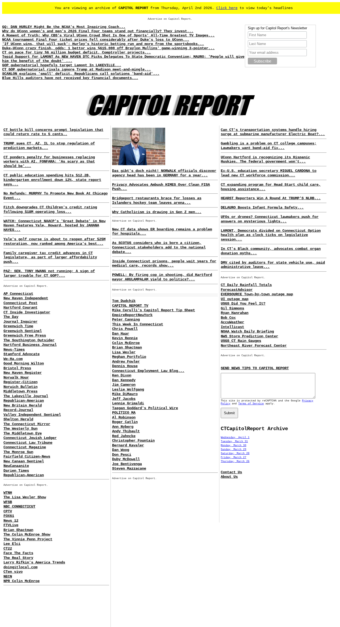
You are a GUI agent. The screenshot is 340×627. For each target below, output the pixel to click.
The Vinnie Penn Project (27, 539)
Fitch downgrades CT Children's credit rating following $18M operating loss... (50, 209)
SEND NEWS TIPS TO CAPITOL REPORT (255, 368)
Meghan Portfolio (129, 357)
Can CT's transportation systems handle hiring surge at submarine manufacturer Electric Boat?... (273, 132)
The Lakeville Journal (25, 396)
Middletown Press (20, 391)
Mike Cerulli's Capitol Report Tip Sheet (153, 310)
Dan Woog (120, 450)
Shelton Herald (18, 419)
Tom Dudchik (123, 301)
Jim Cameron (123, 385)
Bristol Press (17, 368)
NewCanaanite (16, 466)
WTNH (7, 493)
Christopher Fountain (133, 440)
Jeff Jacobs (123, 399)
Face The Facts (18, 553)
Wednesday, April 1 (235, 437)
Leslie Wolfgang (128, 389)
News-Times (14, 349)
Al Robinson (123, 417)
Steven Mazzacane (129, 468)
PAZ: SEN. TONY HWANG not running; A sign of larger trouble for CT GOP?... (49, 273)
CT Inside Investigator (26, 312)
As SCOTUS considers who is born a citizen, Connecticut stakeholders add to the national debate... (159, 247)
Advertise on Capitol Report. (170, 19)
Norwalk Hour (16, 377)
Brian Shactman (18, 530)
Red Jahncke (123, 436)
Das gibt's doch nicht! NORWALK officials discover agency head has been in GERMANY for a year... (164, 173)
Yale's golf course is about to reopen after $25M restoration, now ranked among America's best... (54, 241)
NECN (7, 576)
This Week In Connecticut (137, 324)
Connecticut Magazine (24, 447)
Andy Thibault (126, 431)
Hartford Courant (20, 307)
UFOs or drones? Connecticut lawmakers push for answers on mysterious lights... (269, 219)
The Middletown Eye (22, 433)
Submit (229, 413)
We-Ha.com (13, 359)
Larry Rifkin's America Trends (34, 562)
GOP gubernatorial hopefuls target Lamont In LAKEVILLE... (61, 65)
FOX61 (8, 516)
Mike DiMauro (125, 394)
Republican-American (23, 400)
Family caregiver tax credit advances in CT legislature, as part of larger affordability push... (50, 257)
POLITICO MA (123, 412)
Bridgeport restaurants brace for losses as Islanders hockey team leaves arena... (156, 200)
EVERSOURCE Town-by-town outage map (257, 294)
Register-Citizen (20, 382)
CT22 (7, 548)
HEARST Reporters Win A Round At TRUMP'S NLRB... (271, 198)
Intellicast (232, 327)
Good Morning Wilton (23, 363)
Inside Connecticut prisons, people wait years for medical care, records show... (164, 263)
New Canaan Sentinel (23, 461)
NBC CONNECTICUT (19, 506)
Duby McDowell (126, 459)
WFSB (7, 502)
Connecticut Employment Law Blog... (148, 371)
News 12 (10, 520)
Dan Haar (120, 333)
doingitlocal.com (20, 567)
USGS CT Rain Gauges (241, 341)
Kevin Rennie (125, 338)
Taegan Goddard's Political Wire (145, 408)
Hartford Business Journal (30, 345)
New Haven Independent (25, 298)
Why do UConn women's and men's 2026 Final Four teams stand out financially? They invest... (97, 31)
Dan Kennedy (123, 380)
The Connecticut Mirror (26, 424)
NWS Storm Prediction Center (249, 336)
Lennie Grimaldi (128, 403)
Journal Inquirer (20, 321)
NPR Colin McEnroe (21, 581)
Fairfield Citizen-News (26, 456)
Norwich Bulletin (20, 387)
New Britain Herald (22, 405)
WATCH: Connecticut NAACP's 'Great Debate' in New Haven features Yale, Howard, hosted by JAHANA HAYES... (54, 225)
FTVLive (10, 525)
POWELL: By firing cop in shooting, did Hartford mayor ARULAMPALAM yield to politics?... (162, 277)
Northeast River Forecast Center (254, 345)
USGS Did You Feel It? (243, 303)
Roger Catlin (125, 422)
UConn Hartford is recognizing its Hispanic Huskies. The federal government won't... (265, 159)
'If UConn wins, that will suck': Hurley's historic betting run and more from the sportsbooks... (103, 44)
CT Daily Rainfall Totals (246, 285)
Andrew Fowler (126, 361)
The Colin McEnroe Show (26, 534)
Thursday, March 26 (235, 461)
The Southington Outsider (28, 340)
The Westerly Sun (20, 428)
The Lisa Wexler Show (24, 497)
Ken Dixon (121, 375)
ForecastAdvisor (237, 290)
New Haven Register (22, 373)
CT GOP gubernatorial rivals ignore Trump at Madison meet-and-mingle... (76, 69)
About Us (229, 477)
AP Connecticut (18, 294)
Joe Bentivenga (127, 464)
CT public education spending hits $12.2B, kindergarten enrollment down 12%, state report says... (52, 179)
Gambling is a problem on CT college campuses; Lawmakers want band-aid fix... (268, 145)
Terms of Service (251, 403)
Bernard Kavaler (128, 445)
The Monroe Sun (18, 452)
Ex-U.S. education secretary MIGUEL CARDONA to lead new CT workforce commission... (268, 173)
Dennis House (125, 366)
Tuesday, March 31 (234, 441)
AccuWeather (232, 322)
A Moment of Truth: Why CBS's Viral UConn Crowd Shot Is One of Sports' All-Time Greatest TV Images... (108, 35)
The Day (10, 317)
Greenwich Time (18, 326)
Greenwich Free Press (24, 335)
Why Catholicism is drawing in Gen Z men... (156, 212)
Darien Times (16, 470)
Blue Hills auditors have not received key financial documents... (70, 78)
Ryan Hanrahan (234, 313)
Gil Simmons (232, 308)
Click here (226, 8)
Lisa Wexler (123, 352)
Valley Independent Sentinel (32, 415)
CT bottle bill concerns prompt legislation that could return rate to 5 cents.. (53, 132)
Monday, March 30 (233, 445)
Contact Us (231, 472)
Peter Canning (126, 319)
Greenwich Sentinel (22, 331)
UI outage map (234, 299)
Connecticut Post (20, 303)
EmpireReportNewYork (132, 315)
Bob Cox (228, 317)
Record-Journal (18, 410)
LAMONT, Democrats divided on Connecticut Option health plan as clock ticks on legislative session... (271, 235)
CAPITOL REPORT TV (130, 306)
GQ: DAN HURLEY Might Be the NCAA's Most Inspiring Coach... (63, 27)
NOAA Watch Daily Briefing (247, 331)
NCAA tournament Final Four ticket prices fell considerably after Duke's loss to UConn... (95, 40)
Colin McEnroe (126, 343)
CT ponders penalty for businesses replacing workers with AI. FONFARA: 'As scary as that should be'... (49, 161)
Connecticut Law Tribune (27, 443)
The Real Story (18, 558)
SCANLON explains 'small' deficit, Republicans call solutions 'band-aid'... (80, 74)
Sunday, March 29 (233, 449)
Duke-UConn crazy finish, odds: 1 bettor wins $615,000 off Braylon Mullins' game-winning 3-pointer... (108, 48)
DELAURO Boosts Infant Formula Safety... (262, 207)
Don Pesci (121, 454)
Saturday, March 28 (235, 453)
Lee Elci (11, 544)
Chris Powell (125, 329)
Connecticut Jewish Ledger (30, 438)
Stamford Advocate (21, 354)
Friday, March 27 (233, 457)
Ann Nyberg (122, 427)
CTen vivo (13, 572)
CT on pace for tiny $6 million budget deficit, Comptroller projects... (76, 52)
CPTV (7, 511)
